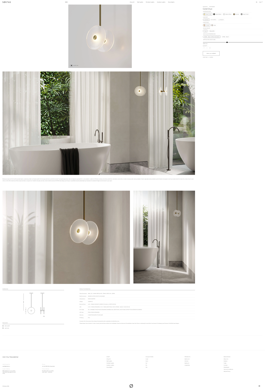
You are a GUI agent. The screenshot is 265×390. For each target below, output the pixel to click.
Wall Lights (109, 361)
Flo (146, 365)
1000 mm (205, 43)
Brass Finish (208, 14)
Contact (226, 365)
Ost (146, 367)
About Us (226, 359)
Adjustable (211, 31)
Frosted (207, 25)
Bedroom (187, 363)
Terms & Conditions (228, 369)
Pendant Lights (110, 363)
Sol (146, 363)
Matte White (228, 14)
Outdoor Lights (110, 365)
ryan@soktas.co (6, 366)
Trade (225, 363)
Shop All (109, 359)
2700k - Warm (225, 36)
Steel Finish (246, 14)
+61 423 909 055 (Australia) (48, 366)
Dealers (225, 361)
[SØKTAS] (131, 387)
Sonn (147, 361)
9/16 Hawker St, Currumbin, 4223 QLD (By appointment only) (9, 372)
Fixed (205, 31)
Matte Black (218, 14)
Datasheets (226, 367)
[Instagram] (259, 386)
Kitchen (186, 361)
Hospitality (187, 365)
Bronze (237, 14)
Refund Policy (227, 371)
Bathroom (187, 359)
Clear (214, 25)
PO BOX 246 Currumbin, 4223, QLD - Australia (48, 371)
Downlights (109, 367)
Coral (147, 359)
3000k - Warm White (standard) (212, 36)
